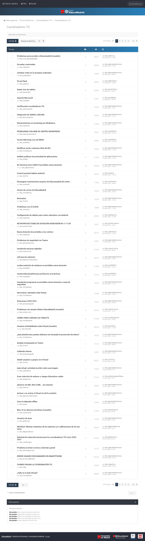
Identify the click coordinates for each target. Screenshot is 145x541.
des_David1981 (25, 92)
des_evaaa (108, 173)
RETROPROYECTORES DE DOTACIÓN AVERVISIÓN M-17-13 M (44, 223)
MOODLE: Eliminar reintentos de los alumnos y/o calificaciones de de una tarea (48, 428)
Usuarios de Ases (24, 418)
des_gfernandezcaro (27, 243)
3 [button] (122, 41)
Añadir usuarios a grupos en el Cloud (32, 360)
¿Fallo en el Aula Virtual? (27, 473)
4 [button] (125, 41)
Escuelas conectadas (26, 64)
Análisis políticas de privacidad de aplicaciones (37, 156)
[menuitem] (23, 3)
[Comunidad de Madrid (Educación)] (104, 536)
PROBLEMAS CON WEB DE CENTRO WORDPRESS (38, 131)
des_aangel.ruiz (25, 379)
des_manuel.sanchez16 (28, 134)
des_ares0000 (110, 131)
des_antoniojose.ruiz (27, 450)
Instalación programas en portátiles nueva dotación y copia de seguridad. (43, 283)
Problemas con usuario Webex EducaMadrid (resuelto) (40, 309)
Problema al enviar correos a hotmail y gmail (36, 448)
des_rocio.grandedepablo (28, 59)
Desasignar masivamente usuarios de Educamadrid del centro (43, 182)
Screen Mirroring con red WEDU (30, 140)
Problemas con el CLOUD (27, 207)
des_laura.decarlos (26, 117)
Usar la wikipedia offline (27, 401)
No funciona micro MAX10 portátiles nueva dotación (39, 165)
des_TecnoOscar (25, 413)
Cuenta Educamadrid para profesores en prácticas (38, 274)
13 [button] (133, 41)
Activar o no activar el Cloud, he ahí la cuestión (36, 393)
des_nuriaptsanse (26, 320)
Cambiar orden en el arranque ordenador (34, 73)
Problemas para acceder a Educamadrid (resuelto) (38, 56)
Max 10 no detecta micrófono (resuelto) (34, 410)
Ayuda (47, 536)
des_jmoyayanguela (27, 304)
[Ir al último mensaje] (114, 56)
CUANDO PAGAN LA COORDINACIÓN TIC (34, 464)
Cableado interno (24, 351)
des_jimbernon (25, 421)
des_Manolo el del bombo (28, 260)
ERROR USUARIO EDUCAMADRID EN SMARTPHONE (39, 456)
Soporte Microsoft (25, 98)
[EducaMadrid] (120, 536)
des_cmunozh (24, 184)
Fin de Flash (22, 81)
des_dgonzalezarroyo (112, 64)
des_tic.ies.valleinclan (27, 459)
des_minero (109, 56)
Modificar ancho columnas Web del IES (33, 148)
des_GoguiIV (109, 464)
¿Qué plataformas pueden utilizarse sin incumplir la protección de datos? (48, 334)
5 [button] (128, 41)
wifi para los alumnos (26, 257)
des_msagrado (25, 276)
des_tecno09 (26, 329)
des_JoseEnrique (26, 442)
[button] (112, 41)
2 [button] (119, 41)
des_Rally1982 (110, 81)
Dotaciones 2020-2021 (27, 301)
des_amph (23, 404)
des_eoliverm (24, 84)
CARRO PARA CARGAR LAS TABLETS (33, 318)
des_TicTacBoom (26, 151)
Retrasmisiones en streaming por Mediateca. (36, 123)
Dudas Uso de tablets (26, 89)
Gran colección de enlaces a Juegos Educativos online (40, 376)
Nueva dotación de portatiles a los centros (35, 232)
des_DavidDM (24, 101)
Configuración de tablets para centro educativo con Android (42, 215)
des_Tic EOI (24, 201)
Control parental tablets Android (31, 173)
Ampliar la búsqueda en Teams (30, 343)
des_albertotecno (28, 168)
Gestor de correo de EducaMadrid (31, 190)
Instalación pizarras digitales (29, 249)
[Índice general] (72, 11)
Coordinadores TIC (18, 27)
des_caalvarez (25, 67)
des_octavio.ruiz (25, 251)
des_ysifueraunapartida (113, 376)
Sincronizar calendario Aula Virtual (31, 293)
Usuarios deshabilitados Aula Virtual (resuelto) (37, 326)
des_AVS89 (24, 159)
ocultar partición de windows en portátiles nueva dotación (41, 265)
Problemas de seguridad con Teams (32, 240)
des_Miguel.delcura (26, 432)
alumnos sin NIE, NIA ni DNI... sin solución (35, 385)
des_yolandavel (25, 75)
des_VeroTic (24, 176)
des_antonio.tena (26, 226)
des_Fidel (23, 467)
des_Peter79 (24, 387)
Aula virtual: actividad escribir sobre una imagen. (37, 368)
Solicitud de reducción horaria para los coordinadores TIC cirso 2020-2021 (47, 438)
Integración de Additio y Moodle (30, 115)
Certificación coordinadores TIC (30, 106)
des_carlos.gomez (26, 109)
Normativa (21, 198)
